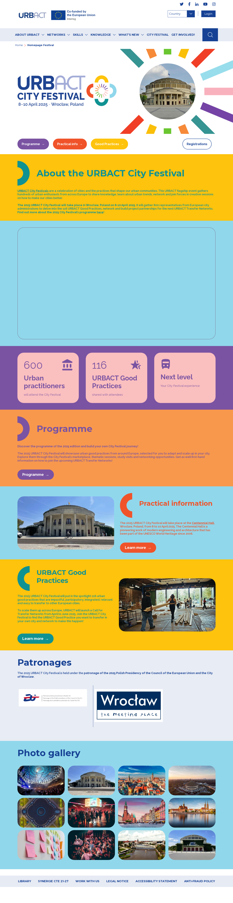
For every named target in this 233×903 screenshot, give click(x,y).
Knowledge (101, 35)
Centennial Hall (203, 523)
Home (19, 45)
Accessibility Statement (156, 881)
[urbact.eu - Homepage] (57, 14)
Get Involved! (183, 35)
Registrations (197, 144)
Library (24, 881)
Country (175, 14)
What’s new (129, 35)
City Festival (158, 35)
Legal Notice (117, 881)
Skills (78, 35)
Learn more (135, 547)
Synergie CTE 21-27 (53, 881)
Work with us (87, 881)
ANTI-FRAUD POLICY (199, 881)
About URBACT (27, 35)
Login (208, 14)
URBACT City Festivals (33, 190)
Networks (56, 35)
